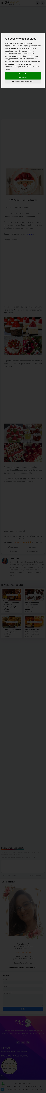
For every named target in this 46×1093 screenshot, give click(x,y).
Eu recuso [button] (23, 78)
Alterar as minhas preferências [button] (23, 82)
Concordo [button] (23, 74)
